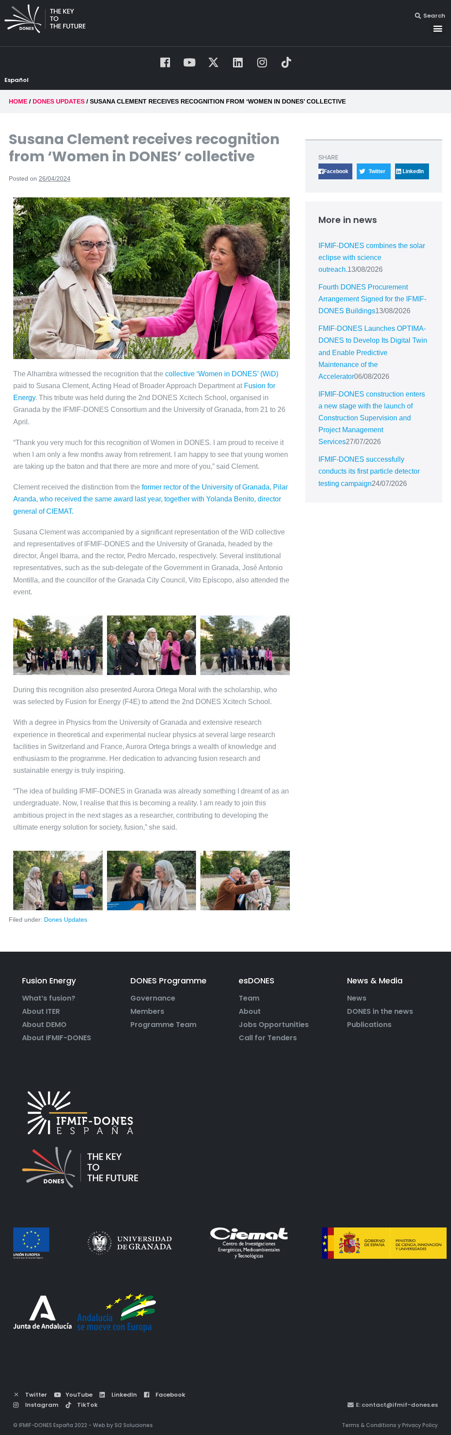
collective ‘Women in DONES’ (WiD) (221, 374)
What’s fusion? (48, 998)
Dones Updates (65, 919)
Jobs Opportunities (274, 1024)
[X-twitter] (214, 62)
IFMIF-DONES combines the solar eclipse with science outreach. (371, 257)
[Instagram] (262, 62)
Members (147, 1011)
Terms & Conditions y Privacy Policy (390, 1425)
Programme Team (163, 1024)
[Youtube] (189, 62)
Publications (369, 1024)
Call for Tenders (268, 1038)
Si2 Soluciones (134, 1425)
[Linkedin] (238, 62)
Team (249, 998)
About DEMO (44, 1024)
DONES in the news (380, 1011)
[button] (438, 28)
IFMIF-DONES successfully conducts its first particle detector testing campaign (369, 471)
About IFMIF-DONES (56, 1038)
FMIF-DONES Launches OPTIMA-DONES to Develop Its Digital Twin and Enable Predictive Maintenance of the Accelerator (372, 352)
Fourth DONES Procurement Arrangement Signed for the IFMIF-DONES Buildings (372, 299)
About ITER (41, 1011)
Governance (152, 998)
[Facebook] (165, 62)
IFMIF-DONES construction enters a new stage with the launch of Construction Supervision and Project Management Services (371, 418)
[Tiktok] (286, 62)
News (356, 998)
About (250, 1011)
